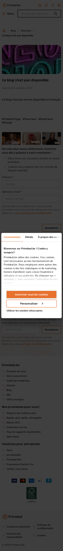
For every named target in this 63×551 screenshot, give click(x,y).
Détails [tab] (29, 237)
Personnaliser (29, 303)
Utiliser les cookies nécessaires (24, 310)
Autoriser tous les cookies (31, 294)
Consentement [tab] (12, 237)
